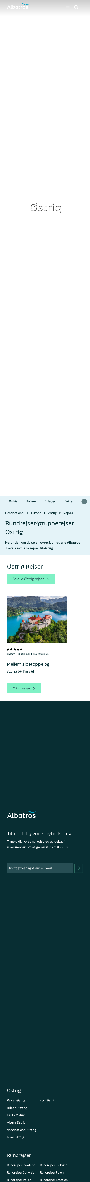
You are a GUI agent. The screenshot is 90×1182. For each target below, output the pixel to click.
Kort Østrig (47, 1100)
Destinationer (14, 513)
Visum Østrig (16, 1122)
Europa (36, 513)
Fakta (69, 501)
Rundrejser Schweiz (20, 1172)
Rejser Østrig (16, 1100)
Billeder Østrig (17, 1108)
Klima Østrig (15, 1137)
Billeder (50, 501)
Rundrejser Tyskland (21, 1165)
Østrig (13, 501)
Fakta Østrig (16, 1115)
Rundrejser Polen (52, 1172)
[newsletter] (78, 868)
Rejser (31, 501)
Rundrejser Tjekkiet (53, 1165)
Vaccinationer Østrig (21, 1130)
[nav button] (84, 501)
